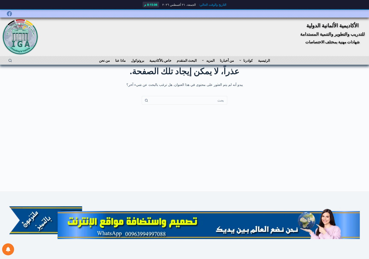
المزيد (210, 60)
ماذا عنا (120, 60)
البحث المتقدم (187, 60)
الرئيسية (264, 60)
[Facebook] (9, 13)
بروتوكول (137, 60)
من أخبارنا (227, 60)
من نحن (104, 60)
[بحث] (10, 60)
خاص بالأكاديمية (160, 60)
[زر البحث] (146, 100)
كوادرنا (248, 60)
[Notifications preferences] (8, 249)
